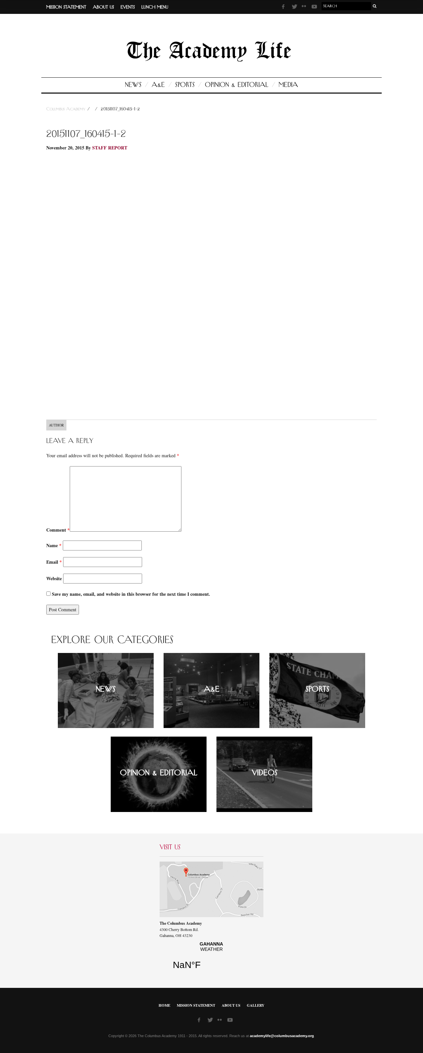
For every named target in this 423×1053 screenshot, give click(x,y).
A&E (158, 85)
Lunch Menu (154, 7)
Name (53, 545)
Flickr (305, 8)
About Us (103, 7)
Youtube (315, 7)
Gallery (255, 1005)
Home (164, 1005)
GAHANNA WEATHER (211, 958)
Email (54, 561)
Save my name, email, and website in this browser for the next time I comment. (131, 593)
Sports (185, 85)
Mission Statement (66, 7)
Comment (58, 529)
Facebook (285, 7)
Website (54, 578)
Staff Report (109, 147)
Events (128, 7)
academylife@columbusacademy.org (282, 1036)
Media (288, 85)
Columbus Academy (66, 109)
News (133, 85)
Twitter (295, 7)
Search (375, 6)
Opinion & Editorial (236, 85)
